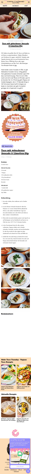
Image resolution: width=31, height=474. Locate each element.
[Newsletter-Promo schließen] (28, 471)
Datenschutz (16, 471)
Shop (26, 5)
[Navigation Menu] (29, 2)
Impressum (26, 469)
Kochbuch (15, 5)
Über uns (20, 469)
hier (16, 65)
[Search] (2, 2)
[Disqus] (15, 334)
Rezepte (5, 5)
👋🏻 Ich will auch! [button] (19, 466)
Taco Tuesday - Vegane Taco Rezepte (15, 40)
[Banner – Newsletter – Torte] (15, 127)
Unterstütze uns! (13, 469)
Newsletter (6, 469)
